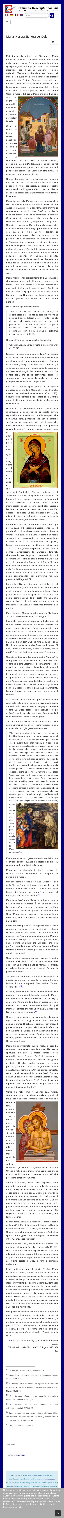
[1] (46, 519)
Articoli (21, 1455)
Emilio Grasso (16, 1340)
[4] (38, 895)
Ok (58, 1513)
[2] (47, 616)
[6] (36, 1011)
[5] (21, 986)
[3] (21, 852)
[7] (35, 1086)
